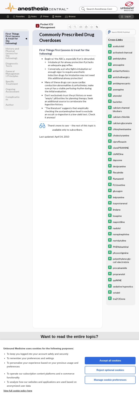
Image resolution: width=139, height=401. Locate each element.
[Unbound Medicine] (127, 6)
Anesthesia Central (47, 7)
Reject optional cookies (110, 370)
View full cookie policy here (17, 390)
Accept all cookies (110, 360)
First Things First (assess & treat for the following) (13, 38)
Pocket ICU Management (47, 26)
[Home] (8, 16)
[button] (71, 16)
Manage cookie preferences (110, 379)
